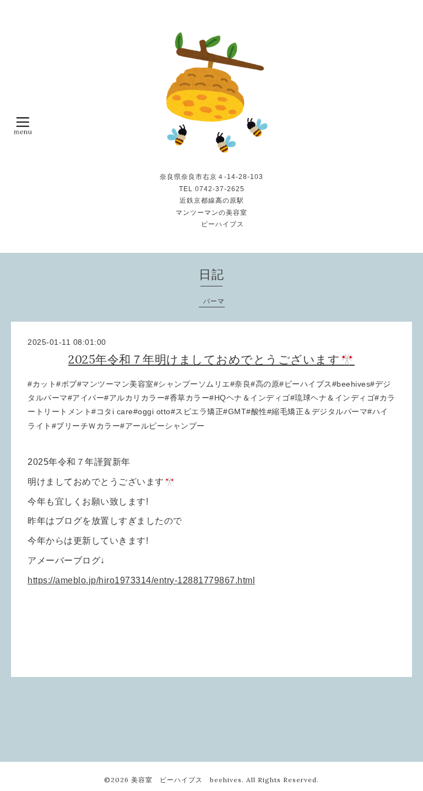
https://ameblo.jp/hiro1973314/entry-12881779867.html (141, 580)
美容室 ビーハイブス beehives (186, 780)
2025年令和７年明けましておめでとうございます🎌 (211, 359)
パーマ (214, 301)
